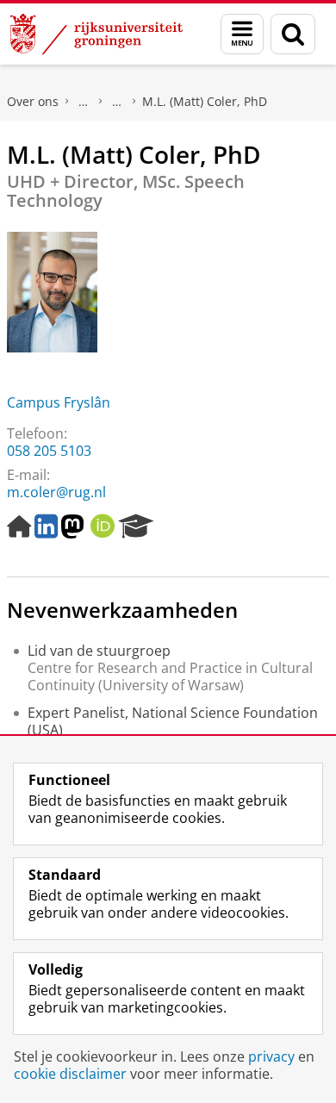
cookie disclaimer (70, 1073)
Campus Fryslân (58, 402)
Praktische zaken (83, 101)
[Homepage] (19, 526)
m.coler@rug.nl (56, 492)
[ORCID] (102, 526)
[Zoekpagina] (293, 34)
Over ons (33, 101)
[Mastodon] (72, 526)
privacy (271, 1056)
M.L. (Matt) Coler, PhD (204, 101)
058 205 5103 (49, 450)
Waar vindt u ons (117, 101)
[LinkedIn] (46, 526)
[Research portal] (136, 526)
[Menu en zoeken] (242, 34)
